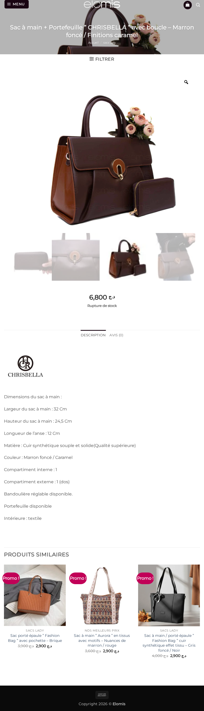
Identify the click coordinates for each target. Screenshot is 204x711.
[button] (17, 4)
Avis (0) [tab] (116, 335)
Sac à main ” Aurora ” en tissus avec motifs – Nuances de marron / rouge (102, 640)
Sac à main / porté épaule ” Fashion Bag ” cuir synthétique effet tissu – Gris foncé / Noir (169, 643)
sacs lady (109, 42)
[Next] (200, 621)
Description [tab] (93, 335)
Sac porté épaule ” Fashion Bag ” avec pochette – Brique (35, 638)
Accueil (93, 42)
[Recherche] (198, 5)
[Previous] (4, 621)
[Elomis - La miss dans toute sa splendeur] (102, 4)
